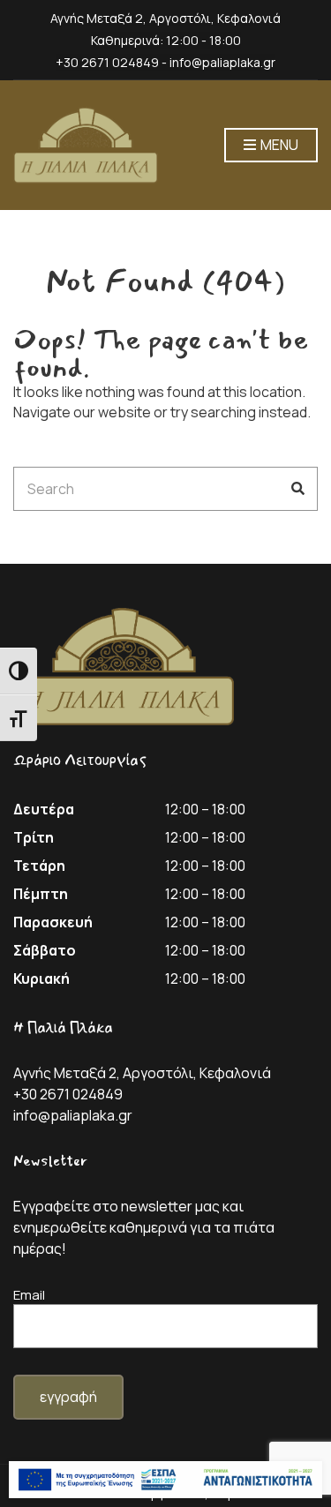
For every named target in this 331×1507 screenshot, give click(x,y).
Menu (278, 144)
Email (29, 1295)
